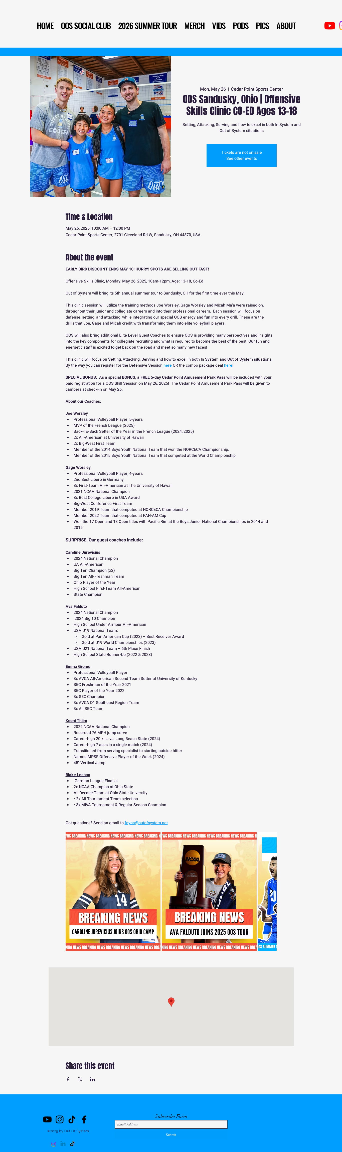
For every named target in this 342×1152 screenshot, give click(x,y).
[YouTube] (47, 1119)
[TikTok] (72, 1119)
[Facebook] (84, 1119)
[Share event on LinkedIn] (92, 1079)
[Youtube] (329, 25)
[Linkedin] (63, 1144)
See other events (241, 159)
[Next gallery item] (271, 891)
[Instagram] (59, 1119)
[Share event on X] (80, 1079)
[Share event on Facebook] (68, 1079)
